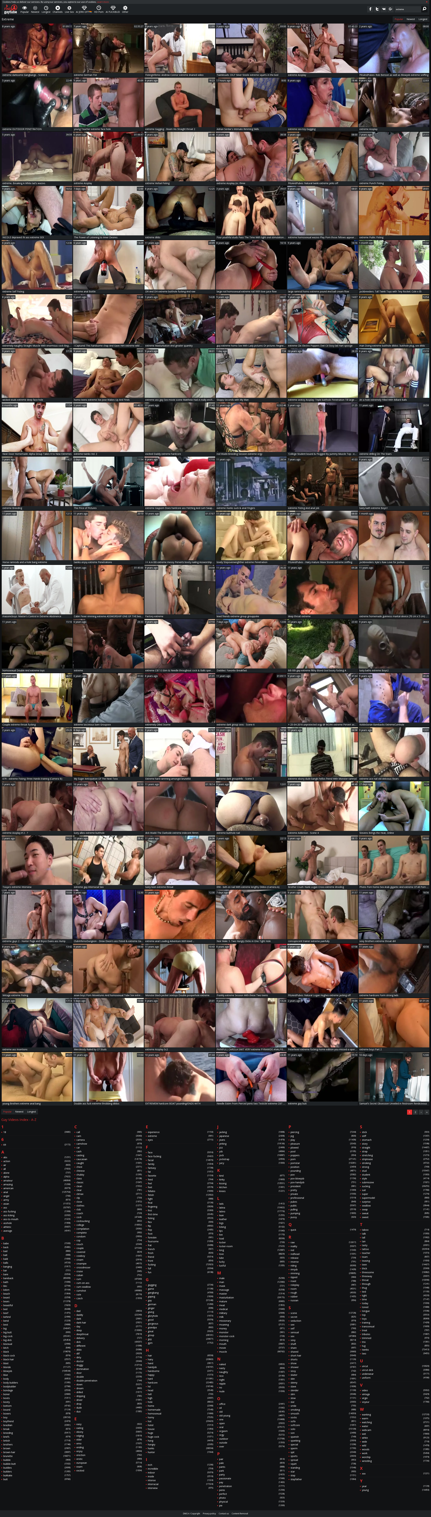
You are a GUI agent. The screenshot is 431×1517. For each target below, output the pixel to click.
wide (395, 1441)
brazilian (36, 1425)
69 (36, 1144)
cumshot (109, 1290)
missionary (252, 1320)
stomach (395, 1139)
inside (180, 1476)
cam (109, 1136)
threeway (395, 1276)
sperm (323, 1448)
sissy (323, 1371)
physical (252, 1501)
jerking (252, 1143)
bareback (36, 1278)
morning (252, 1340)
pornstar (323, 1163)
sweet (395, 1217)
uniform (395, 1377)
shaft (323, 1344)
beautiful (36, 1305)
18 (36, 1132)
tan (395, 1241)
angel (36, 1196)
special (323, 1444)
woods (395, 1449)
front (180, 1260)
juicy (252, 1163)
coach (109, 1213)
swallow (395, 1205)
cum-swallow (109, 1286)
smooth (323, 1413)
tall (395, 1237)
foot (180, 1233)
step (323, 1475)
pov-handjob (323, 1182)
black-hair (36, 1359)
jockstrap (252, 1159)
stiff (395, 1136)
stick (395, 1132)
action (36, 1161)
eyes (180, 1139)
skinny (323, 1382)
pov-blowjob (323, 1178)
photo (252, 1497)
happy (180, 1374)
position (323, 1166)
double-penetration (109, 1380)
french (180, 1249)
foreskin (180, 1237)
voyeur (395, 1402)
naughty (252, 1372)
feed (180, 1179)
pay (252, 1482)
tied (395, 1291)
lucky (252, 1261)
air (36, 1165)
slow (323, 1398)
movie (252, 1347)
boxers (36, 1413)
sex (323, 1336)
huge (180, 1432)
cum (109, 1279)
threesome (395, 1272)
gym (180, 1343)
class (109, 1178)
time (395, 1299)
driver (109, 1399)
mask (252, 1286)
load (252, 1238)
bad (36, 1251)
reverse (323, 1261)
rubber (323, 1296)
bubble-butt (36, 1463)
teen (395, 1264)
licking (252, 1226)
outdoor (252, 1438)
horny (180, 1417)
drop (109, 1403)
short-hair (323, 1355)
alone (36, 1172)
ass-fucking (36, 1211)
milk (252, 1316)
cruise (109, 1271)
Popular (399, 19)
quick (323, 1229)
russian (323, 1300)
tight (395, 1295)
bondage (36, 1390)
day (109, 1326)
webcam (395, 1430)
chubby (109, 1174)
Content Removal (240, 1513)
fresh (180, 1253)
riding (323, 1265)
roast (323, 1281)
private (323, 1194)
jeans (252, 1139)
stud (395, 1170)
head (180, 1390)
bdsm (36, 1289)
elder (109, 1439)
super (395, 1194)
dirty (109, 1357)
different (109, 1345)
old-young (252, 1415)
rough (323, 1292)
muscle (252, 1351)
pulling (323, 1209)
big (36, 1328)
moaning (252, 1324)
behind (36, 1316)
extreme (180, 1136)
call (109, 1132)
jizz (252, 1147)
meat (252, 1305)
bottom (36, 1405)
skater (323, 1374)
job (252, 1151)
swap (395, 1209)
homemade (180, 1409)
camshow (109, 1143)
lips (252, 1230)
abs (36, 1157)
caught (109, 1163)
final (180, 1202)
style (395, 1178)
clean (109, 1186)
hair (180, 1355)
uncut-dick (395, 1370)
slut (323, 1402)
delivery (109, 1338)
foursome (180, 1241)
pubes (323, 1201)
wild (395, 1445)
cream (109, 1259)
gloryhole (180, 1315)
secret (323, 1316)
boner (36, 1394)
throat (395, 1280)
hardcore (180, 1382)
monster (252, 1332)
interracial (180, 1484)
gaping (180, 1296)
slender (323, 1390)
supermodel (395, 1197)
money (252, 1328)
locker (252, 1242)
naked (252, 1364)
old (252, 1411)
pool (323, 1151)
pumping (323, 1213)
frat (180, 1245)
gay (180, 1300)
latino (252, 1211)
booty (36, 1402)
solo (323, 1429)
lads (252, 1203)
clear (109, 1190)
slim (323, 1394)
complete (109, 1232)
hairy (180, 1359)
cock (109, 1217)
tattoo (395, 1249)
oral (252, 1427)
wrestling (395, 1461)
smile (323, 1405)
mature (252, 1301)
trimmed (395, 1338)
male (252, 1278)
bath (36, 1282)
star (323, 1471)
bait (36, 1255)
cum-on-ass (109, 1282)
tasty (395, 1245)
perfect (252, 1493)
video (395, 1390)
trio (395, 1341)
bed (36, 1309)
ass (36, 1207)
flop (180, 1229)
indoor (180, 1472)
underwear (395, 1373)
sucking (395, 1186)
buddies (36, 1467)
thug (395, 1287)
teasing (395, 1260)
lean (252, 1215)
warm (395, 1418)
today (395, 1303)
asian (36, 1203)
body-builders (36, 1382)
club (109, 1209)
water (395, 1426)
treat (395, 1330)
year (395, 1486)
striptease (395, 1159)
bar (36, 1270)
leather (252, 1219)
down (109, 1384)
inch (180, 1464)
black (36, 1351)
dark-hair (109, 1322)
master (252, 1293)
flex (180, 1222)
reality (323, 1246)
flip (180, 1225)
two (395, 1353)
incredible (180, 1468)
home (180, 1405)
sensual (323, 1332)
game (180, 1288)
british (36, 1440)
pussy (323, 1217)
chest (109, 1166)
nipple (252, 1383)
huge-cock (180, 1436)
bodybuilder (36, 1386)
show (323, 1363)
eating (109, 1428)
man (252, 1282)
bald (36, 1258)
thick (395, 1268)
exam (109, 1466)
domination (109, 1369)
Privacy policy (209, 1513)
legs (252, 1223)
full (180, 1268)
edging (109, 1435)
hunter (180, 1452)
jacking (252, 1132)
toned (395, 1307)
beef (36, 1313)
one (252, 1419)
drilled (109, 1392)
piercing (323, 1132)
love (252, 1254)
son (323, 1432)
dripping (109, 1396)
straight (395, 1147)
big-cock (36, 1336)
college (109, 1224)
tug (395, 1345)
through (395, 1283)
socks (323, 1417)
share (323, 1347)
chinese (109, 1170)
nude (252, 1391)
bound (36, 1409)
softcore (323, 1425)
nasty (252, 1368)
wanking (395, 1414)
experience (180, 1132)
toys (395, 1318)
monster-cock (252, 1336)
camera (109, 1139)
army (36, 1199)
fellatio (180, 1191)
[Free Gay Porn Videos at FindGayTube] (11, 9)
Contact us (224, 1513)
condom (109, 1236)
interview (180, 1488)
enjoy (109, 1451)
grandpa (180, 1327)
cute (109, 1294)
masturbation (252, 1297)
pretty (323, 1190)
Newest (411, 19)
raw (323, 1242)
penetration (252, 1486)
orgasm (252, 1431)
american (36, 1188)
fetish (180, 1195)
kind (252, 1175)
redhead (323, 1254)
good (180, 1319)
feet (180, 1187)
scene (323, 1313)
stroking (395, 1163)
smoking (323, 1409)
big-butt (36, 1332)
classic (109, 1182)
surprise (395, 1201)
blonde (36, 1367)
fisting (180, 1218)
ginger (180, 1308)
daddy (109, 1314)
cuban (109, 1275)
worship (395, 1457)
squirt (323, 1463)
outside (252, 1442)
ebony (109, 1431)
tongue (395, 1311)
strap (395, 1151)
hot (180, 1421)
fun (180, 1272)
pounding (323, 1170)
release (323, 1257)
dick (109, 1341)
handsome (180, 1371)
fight (180, 1198)
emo (109, 1443)
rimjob (323, 1269)
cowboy (109, 1255)
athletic (36, 1226)
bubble (36, 1460)
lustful (252, 1265)
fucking (180, 1264)
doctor (109, 1361)
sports (323, 1456)
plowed (323, 1147)
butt (36, 1479)
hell (180, 1394)
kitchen (252, 1187)
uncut (395, 1366)
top (395, 1314)
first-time (180, 1214)
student (395, 1174)
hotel (180, 1425)
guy (180, 1339)
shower (323, 1367)
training (395, 1322)
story (395, 1143)
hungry (180, 1444)
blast (36, 1363)
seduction (323, 1320)
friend (180, 1256)
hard (180, 1378)
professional (323, 1197)
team (395, 1256)
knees (252, 1191)
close (109, 1201)
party (252, 1474)
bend (36, 1320)
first (180, 1210)
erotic (109, 1459)
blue (36, 1374)
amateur (36, 1180)
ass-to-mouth (36, 1219)
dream (109, 1388)
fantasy (180, 1167)
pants (252, 1466)
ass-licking (36, 1215)
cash (109, 1151)
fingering (180, 1206)
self (323, 1328)
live (252, 1234)
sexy (323, 1340)
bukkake (36, 1475)
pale (252, 1463)
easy (109, 1424)
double (109, 1376)
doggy (109, 1365)
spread (323, 1460)
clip (109, 1197)
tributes (395, 1334)
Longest (423, 19)
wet (395, 1433)
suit (395, 1190)
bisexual (36, 1344)
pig (323, 1136)
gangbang (180, 1292)
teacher (395, 1253)
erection (109, 1455)
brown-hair (36, 1452)
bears (36, 1301)
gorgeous (180, 1323)
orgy (252, 1434)
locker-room (252, 1246)
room (323, 1288)
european (109, 1462)
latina (252, 1207)
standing (323, 1467)
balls (36, 1262)
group (180, 1335)
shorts (323, 1359)
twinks (395, 1349)
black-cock (36, 1355)
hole (180, 1402)
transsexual (395, 1326)
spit (323, 1452)
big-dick (36, 1340)
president (323, 1186)
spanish (323, 1436)
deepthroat (109, 1334)
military (252, 1313)
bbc (36, 1286)
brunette (36, 1456)
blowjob (36, 1371)
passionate (252, 1478)
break (36, 1429)
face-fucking (180, 1156)
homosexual (180, 1413)
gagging (180, 1284)
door (109, 1372)
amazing (36, 1184)
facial (180, 1160)
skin (323, 1378)
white (395, 1437)
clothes (109, 1205)
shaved (323, 1351)
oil (252, 1407)
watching (395, 1422)
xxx (395, 1473)
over (252, 1446)
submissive (395, 1182)
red (323, 1250)
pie (252, 1505)
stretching (395, 1155)
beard (36, 1297)
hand (180, 1363)
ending (109, 1447)
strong (395, 1166)
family (180, 1164)
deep (109, 1330)
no (252, 1387)
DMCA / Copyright (191, 1513)
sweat (395, 1213)
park (252, 1470)
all (36, 1168)
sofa (323, 1421)
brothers (36, 1444)
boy (36, 1417)
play (323, 1139)
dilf (109, 1353)
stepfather (323, 1479)
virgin (395, 1398)
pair (252, 1459)
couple (109, 1248)
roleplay (323, 1284)
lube (252, 1257)
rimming (323, 1273)
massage (252, 1289)
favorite (180, 1175)
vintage (395, 1394)
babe (36, 1243)
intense (180, 1480)
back (36, 1247)
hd (180, 1386)
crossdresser (109, 1267)
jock (252, 1155)
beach (36, 1293)
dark (109, 1318)
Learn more (103, 1)
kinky (252, 1179)
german (180, 1304)
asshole (36, 1223)
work (395, 1453)
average (36, 1230)
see (323, 1324)
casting (109, 1155)
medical (252, 1309)
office (252, 1404)
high (180, 1398)
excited (109, 1470)
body (36, 1378)
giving (180, 1312)
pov (323, 1174)
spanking (323, 1440)
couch (109, 1244)
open (252, 1423)
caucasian (109, 1159)
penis (252, 1490)
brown (36, 1448)
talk (395, 1233)
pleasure (323, 1143)
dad (109, 1311)
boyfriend (36, 1421)
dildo (109, 1349)
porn (323, 1159)
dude (109, 1407)
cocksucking (109, 1221)
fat (180, 1171)
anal (36, 1192)
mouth (252, 1344)
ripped (323, 1277)
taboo (395, 1229)
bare (36, 1274)
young (395, 1490)
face (180, 1152)
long (252, 1250)
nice (252, 1375)
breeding (36, 1432)
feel (180, 1183)
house (180, 1429)
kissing (252, 1183)
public (323, 1205)
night (252, 1379)
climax (109, 1194)
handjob (180, 1367)
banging (36, 1266)
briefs (36, 1436)
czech (109, 1298)
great (180, 1331)
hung (180, 1440)
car (109, 1147)
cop (109, 1240)
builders (36, 1471)
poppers (323, 1155)
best (36, 1324)
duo (109, 1411)
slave (323, 1386)
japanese (252, 1136)
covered (109, 1252)
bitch (36, 1347)
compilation (109, 1228)
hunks (180, 1448)
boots (36, 1398)
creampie (109, 1263)
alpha (36, 1176)
